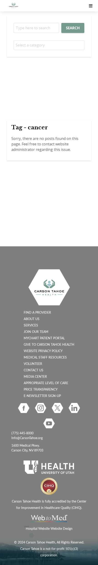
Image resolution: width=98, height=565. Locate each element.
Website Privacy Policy (43, 351)
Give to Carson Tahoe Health (49, 344)
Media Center (35, 376)
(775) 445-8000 (22, 433)
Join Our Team (36, 332)
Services (31, 325)
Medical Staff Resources (45, 357)
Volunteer (33, 364)
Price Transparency (41, 389)
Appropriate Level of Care (46, 383)
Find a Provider (37, 312)
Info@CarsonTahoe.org (27, 438)
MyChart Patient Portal (44, 338)
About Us (31, 319)
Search (73, 27)
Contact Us (33, 370)
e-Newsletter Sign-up (42, 396)
